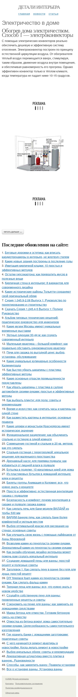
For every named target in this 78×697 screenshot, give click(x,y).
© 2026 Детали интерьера (17, 678)
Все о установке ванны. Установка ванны (34, 669)
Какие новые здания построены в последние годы (39, 261)
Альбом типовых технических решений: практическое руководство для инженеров (30, 320)
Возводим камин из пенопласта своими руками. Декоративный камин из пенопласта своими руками (37, 545)
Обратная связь (12, 692)
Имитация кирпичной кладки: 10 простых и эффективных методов (32, 267)
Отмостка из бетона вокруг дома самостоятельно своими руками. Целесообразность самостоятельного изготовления (38, 625)
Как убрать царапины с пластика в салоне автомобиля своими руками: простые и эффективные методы (38, 391)
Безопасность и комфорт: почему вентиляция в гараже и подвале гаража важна (36, 502)
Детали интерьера (39, 7)
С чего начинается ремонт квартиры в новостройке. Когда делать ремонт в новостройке (35, 645)
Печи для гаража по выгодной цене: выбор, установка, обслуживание (33, 354)
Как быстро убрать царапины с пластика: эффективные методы (31, 372)
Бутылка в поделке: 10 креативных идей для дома (40, 469)
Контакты (9, 683)
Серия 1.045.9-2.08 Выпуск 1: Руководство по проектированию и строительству (34, 302)
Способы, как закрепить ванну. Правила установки (41, 665)
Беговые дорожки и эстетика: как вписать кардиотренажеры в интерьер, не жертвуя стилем (35, 254)
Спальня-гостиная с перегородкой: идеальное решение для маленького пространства (35, 454)
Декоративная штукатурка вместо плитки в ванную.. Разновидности (33, 658)
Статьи (53, 14)
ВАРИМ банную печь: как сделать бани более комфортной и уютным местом (34, 519)
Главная (24, 14)
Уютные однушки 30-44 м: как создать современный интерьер (29, 337)
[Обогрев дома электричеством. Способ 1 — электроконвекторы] (39, 153)
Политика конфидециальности (18, 688)
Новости (39, 14)
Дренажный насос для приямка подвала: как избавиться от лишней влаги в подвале (34, 463)
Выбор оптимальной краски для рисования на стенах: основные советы (35, 528)
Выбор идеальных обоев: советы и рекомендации (40, 652)
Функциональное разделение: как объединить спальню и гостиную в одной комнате (35, 437)
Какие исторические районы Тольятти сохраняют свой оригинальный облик (36, 293)
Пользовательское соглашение (29, 683)
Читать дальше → (13, 232)
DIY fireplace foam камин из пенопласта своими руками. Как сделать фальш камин (36, 580)
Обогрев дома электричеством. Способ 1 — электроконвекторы (37, 32)
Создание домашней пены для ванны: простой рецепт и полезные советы (36, 563)
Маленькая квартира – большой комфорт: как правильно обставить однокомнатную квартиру (35, 346)
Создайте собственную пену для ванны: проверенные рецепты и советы (31, 597)
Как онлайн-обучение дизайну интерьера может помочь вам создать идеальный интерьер (36, 554)
